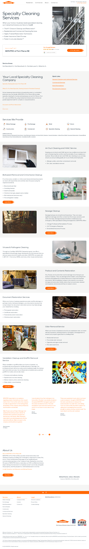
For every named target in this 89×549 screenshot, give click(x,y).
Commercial (38, 2)
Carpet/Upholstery (52, 135)
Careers (19, 502)
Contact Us (54, 2)
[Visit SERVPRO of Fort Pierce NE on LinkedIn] (43, 492)
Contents (33, 136)
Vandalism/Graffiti (26, 136)
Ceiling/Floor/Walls (62, 135)
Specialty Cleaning (7, 513)
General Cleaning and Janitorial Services (64, 79)
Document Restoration (72, 135)
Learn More (8, 202)
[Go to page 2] (44, 434)
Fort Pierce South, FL (20, 66)
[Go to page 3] (46, 434)
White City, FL (42, 66)
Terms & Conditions (35, 499)
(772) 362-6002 (81, 3)
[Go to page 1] (43, 434)
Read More (8, 475)
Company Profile (21, 499)
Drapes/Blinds (82, 135)
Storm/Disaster (6, 506)
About (46, 2)
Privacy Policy (34, 502)
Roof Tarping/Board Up (15, 136)
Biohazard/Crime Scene (17, 135)
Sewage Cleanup (7, 135)
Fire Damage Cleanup (59, 89)
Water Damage (6, 499)
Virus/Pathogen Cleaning (30, 135)
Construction (6, 509)
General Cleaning (7, 516)
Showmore (5, 109)
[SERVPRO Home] (9, 2)
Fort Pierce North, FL (8, 66)
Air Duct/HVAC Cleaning (42, 135)
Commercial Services (58, 82)
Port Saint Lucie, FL (32, 66)
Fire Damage (6, 502)
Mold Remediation (58, 85)
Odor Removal (6, 136)
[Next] (49, 434)
